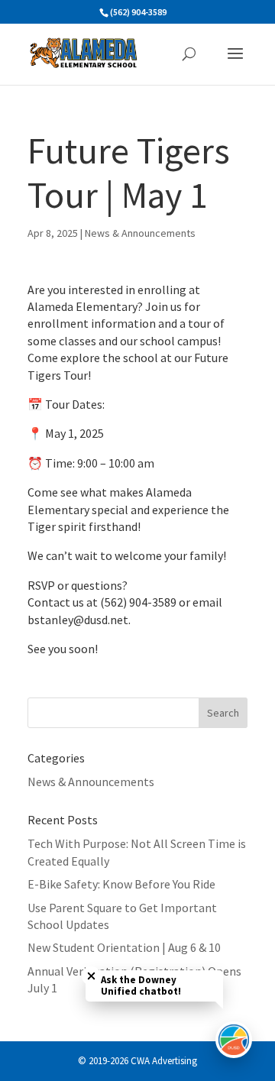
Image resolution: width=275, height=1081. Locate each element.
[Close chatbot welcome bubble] (91, 976)
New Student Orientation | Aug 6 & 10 (124, 947)
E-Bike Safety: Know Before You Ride (121, 884)
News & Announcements (140, 233)
